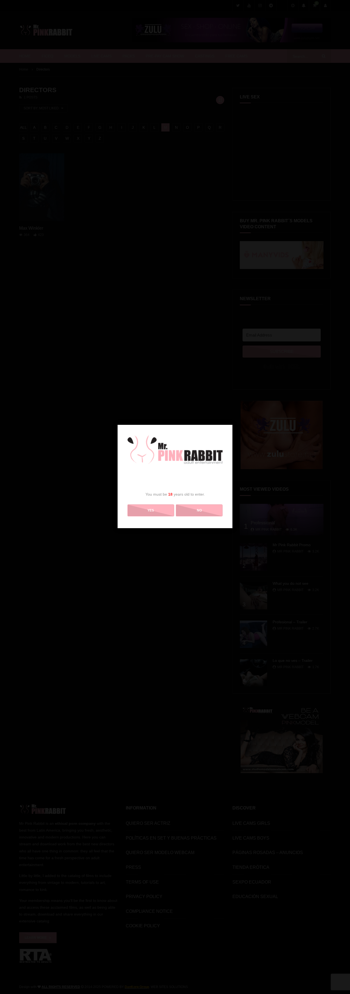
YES (150, 510)
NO (199, 510)
